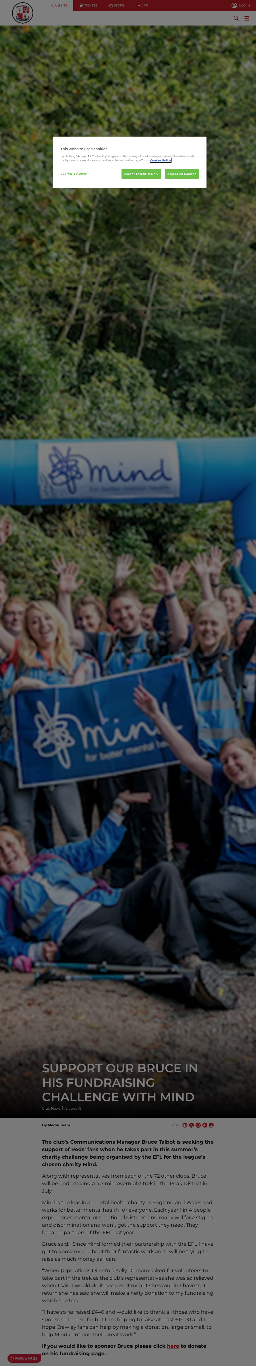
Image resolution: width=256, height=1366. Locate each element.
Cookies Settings (73, 173)
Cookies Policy (160, 160)
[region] (129, 162)
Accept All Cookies (182, 174)
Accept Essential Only (141, 174)
